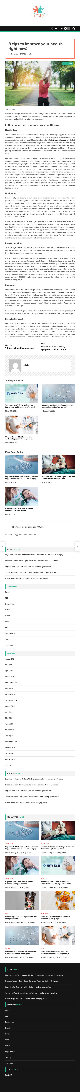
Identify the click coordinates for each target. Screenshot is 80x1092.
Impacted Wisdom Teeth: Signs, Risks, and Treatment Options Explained (58, 478)
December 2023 (11, 742)
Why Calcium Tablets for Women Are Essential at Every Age (55, 918)
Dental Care (9, 604)
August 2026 (10, 659)
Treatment (9, 645)
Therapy (8, 639)
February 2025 (10, 694)
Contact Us (9, 1075)
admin (31, 54)
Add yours (40, 527)
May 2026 (9, 665)
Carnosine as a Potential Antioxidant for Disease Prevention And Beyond (57, 406)
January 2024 (10, 736)
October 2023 (10, 748)
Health (7, 628)
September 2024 (11, 700)
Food (7, 622)
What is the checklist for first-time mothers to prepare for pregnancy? (19, 438)
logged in (18, 535)
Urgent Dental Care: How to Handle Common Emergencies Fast (19, 509)
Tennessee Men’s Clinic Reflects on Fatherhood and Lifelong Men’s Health (20, 406)
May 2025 (9, 689)
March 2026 (9, 677)
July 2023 (8, 765)
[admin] (15, 365)
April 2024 (9, 724)
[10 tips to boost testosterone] (2, 546)
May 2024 (9, 718)
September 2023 (11, 753)
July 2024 (8, 712)
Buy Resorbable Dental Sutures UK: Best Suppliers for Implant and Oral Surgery (21, 478)
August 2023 (10, 759)
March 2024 (9, 730)
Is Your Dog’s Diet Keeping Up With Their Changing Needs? (26, 578)
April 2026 (9, 671)
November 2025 (11, 683)
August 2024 (10, 706)
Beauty (7, 592)
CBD (6, 598)
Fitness (8, 616)
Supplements (10, 633)
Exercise (8, 610)
